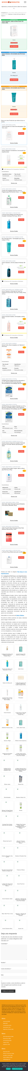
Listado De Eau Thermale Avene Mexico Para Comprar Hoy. (21, 713)
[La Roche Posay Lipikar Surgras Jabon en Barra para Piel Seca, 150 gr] (9, 478)
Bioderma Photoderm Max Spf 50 (7, 856)
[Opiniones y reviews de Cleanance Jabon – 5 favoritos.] (20, 908)
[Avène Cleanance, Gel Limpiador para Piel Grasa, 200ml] (14, 103)
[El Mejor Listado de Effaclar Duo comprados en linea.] (20, 779)
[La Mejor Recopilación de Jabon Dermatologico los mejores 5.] (7, 908)
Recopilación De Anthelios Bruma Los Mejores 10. (7, 870)
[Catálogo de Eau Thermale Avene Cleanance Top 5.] (7, 763)
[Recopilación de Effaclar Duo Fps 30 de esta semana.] (7, 835)
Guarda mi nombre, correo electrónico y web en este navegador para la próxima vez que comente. (13, 984)
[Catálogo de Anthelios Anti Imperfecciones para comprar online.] (7, 648)
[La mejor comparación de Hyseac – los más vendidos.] (20, 805)
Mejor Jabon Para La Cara (7, 913)
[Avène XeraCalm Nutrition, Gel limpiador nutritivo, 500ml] (9, 326)
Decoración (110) (6, 1027)
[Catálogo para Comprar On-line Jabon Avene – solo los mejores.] (20, 663)
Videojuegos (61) (6, 1059)
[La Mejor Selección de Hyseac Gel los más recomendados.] (20, 923)
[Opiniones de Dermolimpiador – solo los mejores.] (7, 792)
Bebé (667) (5, 1023)
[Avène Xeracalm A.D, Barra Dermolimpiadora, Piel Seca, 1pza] (9, 136)
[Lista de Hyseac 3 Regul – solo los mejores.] (7, 735)
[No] (26, 1066)
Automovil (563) (6, 1021)
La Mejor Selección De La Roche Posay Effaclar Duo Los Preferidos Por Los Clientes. (20, 770)
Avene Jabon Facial (21, 727)
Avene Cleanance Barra (7, 928)
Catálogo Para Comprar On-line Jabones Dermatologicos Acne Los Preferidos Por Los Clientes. (20, 826)
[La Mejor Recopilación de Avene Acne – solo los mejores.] (7, 878)
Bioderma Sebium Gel (20, 797)
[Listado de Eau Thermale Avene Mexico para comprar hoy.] (20, 707)
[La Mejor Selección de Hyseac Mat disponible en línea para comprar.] (20, 748)
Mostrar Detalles (14, 143)
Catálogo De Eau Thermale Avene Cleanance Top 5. (7, 769)
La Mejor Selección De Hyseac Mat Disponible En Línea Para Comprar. (20, 754)
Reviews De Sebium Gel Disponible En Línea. (7, 669)
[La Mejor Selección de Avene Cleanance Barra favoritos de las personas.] (7, 923)
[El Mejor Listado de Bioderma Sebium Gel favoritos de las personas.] (20, 792)
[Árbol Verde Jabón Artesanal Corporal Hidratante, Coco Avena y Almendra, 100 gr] (9, 513)
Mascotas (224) (6, 1051)
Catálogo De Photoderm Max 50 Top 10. (7, 754)
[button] (25, 2)
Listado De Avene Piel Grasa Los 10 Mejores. (20, 655)
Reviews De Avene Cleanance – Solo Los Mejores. (20, 842)
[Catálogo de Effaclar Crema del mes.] (20, 864)
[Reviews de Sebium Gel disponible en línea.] (7, 663)
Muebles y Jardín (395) (8, 1055)
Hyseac (20, 810)
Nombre (3, 962)
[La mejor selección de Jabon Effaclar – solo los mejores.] (7, 779)
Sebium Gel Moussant (7, 682)
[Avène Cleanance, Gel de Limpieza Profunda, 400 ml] (9, 272)
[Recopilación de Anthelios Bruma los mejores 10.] (7, 864)
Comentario (4, 943)
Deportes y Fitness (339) (8, 1029)
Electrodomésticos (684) (8, 1036)
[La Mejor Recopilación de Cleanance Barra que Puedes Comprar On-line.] (20, 677)
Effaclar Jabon (7, 784)
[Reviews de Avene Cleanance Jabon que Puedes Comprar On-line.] (7, 893)
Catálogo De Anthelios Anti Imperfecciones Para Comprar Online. (7, 655)
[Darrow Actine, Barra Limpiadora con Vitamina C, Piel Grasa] (9, 354)
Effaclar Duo (20, 784)
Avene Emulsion (7, 712)
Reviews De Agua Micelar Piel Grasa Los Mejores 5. (7, 811)
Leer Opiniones (14, 46)
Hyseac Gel (20, 928)
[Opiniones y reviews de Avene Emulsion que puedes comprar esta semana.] (7, 707)
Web (2, 975)
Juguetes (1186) (6, 1044)
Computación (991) (7, 1025)
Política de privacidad (17, 1068)
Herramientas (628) (7, 1040)
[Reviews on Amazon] (14, 43)
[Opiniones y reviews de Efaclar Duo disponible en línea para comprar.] (20, 893)
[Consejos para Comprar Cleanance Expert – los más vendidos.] (7, 692)
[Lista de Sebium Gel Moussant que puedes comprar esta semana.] (7, 677)
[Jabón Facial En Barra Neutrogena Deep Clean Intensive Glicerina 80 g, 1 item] (9, 537)
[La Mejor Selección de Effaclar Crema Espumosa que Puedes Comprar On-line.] (20, 735)
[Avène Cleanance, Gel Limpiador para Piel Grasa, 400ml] (14, 69)
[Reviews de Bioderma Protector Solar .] (7, 722)
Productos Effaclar (21, 869)
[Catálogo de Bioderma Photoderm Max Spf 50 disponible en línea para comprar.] (7, 850)
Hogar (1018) (6, 1042)
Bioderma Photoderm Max (20, 856)
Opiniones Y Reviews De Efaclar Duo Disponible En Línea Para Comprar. (20, 899)
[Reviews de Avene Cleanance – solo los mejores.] (20, 835)
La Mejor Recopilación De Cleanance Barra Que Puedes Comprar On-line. (20, 683)
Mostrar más (14, 183)
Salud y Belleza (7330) (7, 1057)
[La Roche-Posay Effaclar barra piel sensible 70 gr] (9, 560)
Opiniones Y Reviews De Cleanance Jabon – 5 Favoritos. (21, 914)
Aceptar (8, 1068)
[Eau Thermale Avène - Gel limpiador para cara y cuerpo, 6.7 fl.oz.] (9, 248)
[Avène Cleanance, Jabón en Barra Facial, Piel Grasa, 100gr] (14, 37)
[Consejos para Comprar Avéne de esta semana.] (7, 819)
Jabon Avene (20, 669)
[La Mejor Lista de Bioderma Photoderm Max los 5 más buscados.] (20, 850)
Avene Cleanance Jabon (7, 898)
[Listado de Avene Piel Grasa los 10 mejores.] (20, 648)
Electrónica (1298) (7, 1038)
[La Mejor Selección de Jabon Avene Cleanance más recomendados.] (20, 722)
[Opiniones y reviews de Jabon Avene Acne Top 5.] (20, 878)
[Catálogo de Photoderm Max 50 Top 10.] (7, 748)
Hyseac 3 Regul (7, 740)
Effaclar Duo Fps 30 (7, 841)
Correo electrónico (6, 968)
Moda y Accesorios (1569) (8, 1053)
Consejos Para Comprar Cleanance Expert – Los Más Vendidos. (7, 698)
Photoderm (21, 697)
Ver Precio (21, 133)
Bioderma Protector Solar (7, 727)
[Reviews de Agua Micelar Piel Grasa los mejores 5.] (7, 805)
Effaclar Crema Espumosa (20, 740)
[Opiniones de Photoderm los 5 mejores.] (20, 692)
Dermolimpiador (7, 797)
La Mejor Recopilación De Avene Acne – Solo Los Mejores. (7, 884)
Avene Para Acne (20, 883)
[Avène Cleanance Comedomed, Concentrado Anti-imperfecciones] (9, 160)
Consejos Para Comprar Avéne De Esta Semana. (7, 825)
